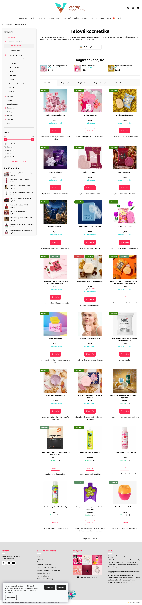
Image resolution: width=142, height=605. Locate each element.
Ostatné (10, 120)
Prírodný (10, 157)
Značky (9, 123)
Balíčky (9, 112)
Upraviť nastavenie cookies (50, 603)
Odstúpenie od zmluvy (45, 579)
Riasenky (12, 75)
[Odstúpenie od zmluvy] (71, 594)
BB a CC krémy (14, 67)
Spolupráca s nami (43, 573)
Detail (89, 131)
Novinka (10, 150)
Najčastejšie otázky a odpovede (48, 570)
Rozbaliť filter (18, 161)
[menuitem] (23, 18)
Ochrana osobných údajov (46, 567)
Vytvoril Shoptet (135, 603)
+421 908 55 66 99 (8, 559)
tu (28, 590)
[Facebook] (4, 563)
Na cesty (10, 116)
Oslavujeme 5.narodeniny (116, 555)
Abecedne (118, 83)
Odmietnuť (49, 587)
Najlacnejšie (65, 83)
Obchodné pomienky (44, 565)
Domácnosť (11, 108)
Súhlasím (61, 587)
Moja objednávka (43, 576)
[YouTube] (13, 563)
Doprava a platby (43, 562)
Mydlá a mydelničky (16, 50)
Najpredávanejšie (100, 83)
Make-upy (12, 64)
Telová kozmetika (15, 46)
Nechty (12, 79)
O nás (39, 556)
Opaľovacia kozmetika (17, 84)
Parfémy (10, 96)
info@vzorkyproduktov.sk (11, 556)
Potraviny (10, 100)
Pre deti (11, 88)
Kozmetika (11, 37)
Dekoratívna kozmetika (17, 59)
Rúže (11, 71)
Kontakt (40, 559)
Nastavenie (11, 597)
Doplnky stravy (12, 104)
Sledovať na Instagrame (88, 577)
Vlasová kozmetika (15, 55)
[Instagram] (8, 563)
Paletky (11, 92)
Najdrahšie (82, 83)
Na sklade (11, 144)
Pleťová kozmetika (15, 42)
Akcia (9, 147)
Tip (9, 154)
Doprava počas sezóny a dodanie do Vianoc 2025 (124, 571)
